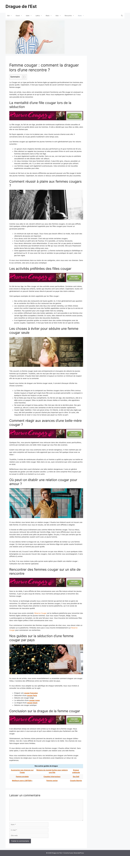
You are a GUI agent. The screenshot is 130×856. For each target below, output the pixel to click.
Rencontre (68, 15)
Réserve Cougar (40, 613)
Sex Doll (76, 777)
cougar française (31, 693)
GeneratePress (79, 853)
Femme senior (52, 781)
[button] (23, 77)
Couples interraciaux (52, 777)
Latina (38, 15)
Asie (57, 15)
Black (47, 15)
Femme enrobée (22, 777)
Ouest (18, 15)
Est (8, 15)
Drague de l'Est (21, 6)
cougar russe (34, 700)
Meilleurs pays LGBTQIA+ (22, 781)
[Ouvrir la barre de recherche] (121, 16)
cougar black (32, 703)
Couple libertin (76, 781)
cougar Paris (32, 695)
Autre (80, 15)
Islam (27, 15)
